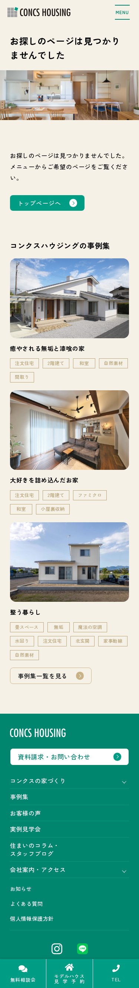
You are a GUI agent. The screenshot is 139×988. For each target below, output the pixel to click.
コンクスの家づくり (38, 780)
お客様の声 (25, 812)
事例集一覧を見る (42, 675)
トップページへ (39, 202)
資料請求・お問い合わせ (54, 756)
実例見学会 (25, 828)
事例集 (19, 796)
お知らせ (21, 888)
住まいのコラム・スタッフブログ (35, 849)
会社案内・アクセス (38, 869)
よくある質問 (26, 903)
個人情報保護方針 (32, 918)
